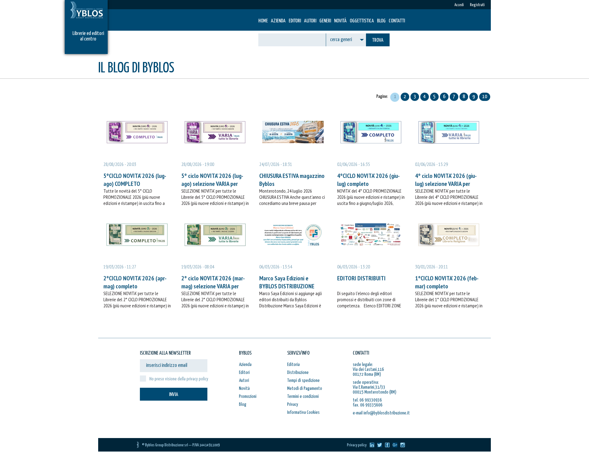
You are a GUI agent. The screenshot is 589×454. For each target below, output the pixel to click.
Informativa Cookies (303, 412)
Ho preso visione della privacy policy (178, 379)
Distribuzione (298, 372)
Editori (295, 21)
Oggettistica (362, 21)
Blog (381, 21)
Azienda (278, 21)
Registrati (477, 5)
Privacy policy (357, 445)
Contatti (397, 21)
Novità (340, 21)
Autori (310, 21)
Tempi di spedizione (303, 380)
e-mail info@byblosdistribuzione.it (381, 413)
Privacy (292, 404)
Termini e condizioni (303, 396)
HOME (263, 21)
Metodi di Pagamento (304, 388)
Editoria (293, 364)
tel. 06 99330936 (367, 400)
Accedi (459, 5)
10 (484, 96)
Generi (325, 21)
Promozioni (247, 396)
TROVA (377, 40)
